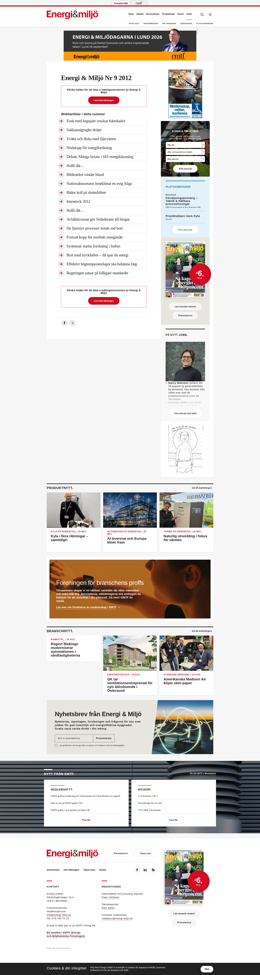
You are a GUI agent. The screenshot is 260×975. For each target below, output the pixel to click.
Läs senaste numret (185, 306)
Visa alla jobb (185, 230)
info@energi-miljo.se (59, 915)
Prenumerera (151, 24)
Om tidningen (169, 24)
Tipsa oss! (134, 24)
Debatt (140, 14)
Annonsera (186, 24)
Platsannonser (204, 24)
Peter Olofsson (110, 897)
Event (181, 14)
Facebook (137, 869)
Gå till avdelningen (202, 488)
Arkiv (189, 14)
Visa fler (86, 820)
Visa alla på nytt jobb (185, 413)
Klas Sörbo (108, 908)
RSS (153, 869)
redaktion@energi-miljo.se (117, 918)
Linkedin (145, 869)
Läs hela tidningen (104, 100)
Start (131, 14)
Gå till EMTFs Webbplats (203, 773)
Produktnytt (168, 14)
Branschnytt (152, 14)
